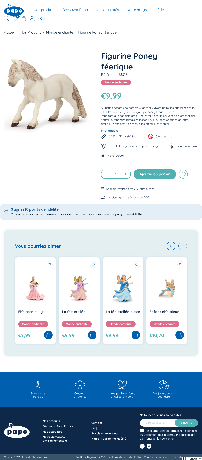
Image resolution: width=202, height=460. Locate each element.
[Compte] (32, 18)
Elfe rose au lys (31, 311)
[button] (171, 246)
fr (40, 18)
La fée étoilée (74, 311)
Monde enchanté (59, 32)
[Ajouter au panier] (48, 335)
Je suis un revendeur (105, 433)
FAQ (94, 428)
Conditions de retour (156, 457)
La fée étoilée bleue (123, 311)
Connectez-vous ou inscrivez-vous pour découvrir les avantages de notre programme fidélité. (77, 214)
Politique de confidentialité (124, 457)
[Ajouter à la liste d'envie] (183, 174)
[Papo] (14, 10)
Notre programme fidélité (147, 10)
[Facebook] (142, 446)
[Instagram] (149, 446)
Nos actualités (107, 10)
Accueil (9, 32)
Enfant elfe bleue (164, 311)
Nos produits (44, 10)
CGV (102, 457)
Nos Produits (30, 32)
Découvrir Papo (75, 10)
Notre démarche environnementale (55, 438)
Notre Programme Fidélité (108, 438)
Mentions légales (85, 457)
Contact (96, 423)
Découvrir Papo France (58, 426)
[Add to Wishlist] (49, 264)
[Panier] (24, 18)
